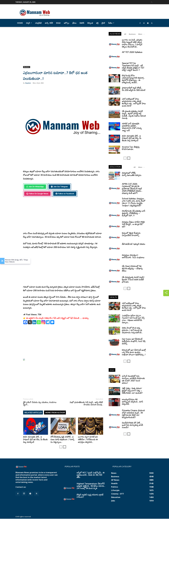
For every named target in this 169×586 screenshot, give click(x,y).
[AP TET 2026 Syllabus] (114, 55)
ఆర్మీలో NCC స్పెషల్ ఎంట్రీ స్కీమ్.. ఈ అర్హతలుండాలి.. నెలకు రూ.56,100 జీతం (91, 474)
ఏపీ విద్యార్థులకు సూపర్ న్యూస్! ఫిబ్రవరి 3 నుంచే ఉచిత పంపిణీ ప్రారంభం (133, 279)
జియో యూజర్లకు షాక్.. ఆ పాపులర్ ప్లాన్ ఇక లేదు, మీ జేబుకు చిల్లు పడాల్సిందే (35, 439)
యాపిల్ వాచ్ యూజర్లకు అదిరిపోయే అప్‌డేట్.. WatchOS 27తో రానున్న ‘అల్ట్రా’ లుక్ (132, 126)
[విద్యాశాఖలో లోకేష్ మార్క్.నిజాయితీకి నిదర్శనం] (114, 176)
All (125, 34)
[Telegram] (148, 23)
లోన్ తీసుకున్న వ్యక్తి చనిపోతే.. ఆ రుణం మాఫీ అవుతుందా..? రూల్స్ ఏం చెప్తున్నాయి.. (62, 439)
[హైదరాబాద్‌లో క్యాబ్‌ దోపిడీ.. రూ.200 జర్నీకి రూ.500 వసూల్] (114, 91)
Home (20, 23)
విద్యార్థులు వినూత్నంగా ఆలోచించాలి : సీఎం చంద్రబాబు (133, 256)
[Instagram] (144, 23)
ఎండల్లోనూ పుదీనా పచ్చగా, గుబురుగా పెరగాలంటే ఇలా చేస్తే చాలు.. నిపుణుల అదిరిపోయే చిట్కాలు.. (133, 318)
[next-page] (64, 446)
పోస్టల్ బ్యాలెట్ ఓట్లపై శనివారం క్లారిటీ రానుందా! (90, 496)
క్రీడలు (74, 23)
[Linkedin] (34, 322)
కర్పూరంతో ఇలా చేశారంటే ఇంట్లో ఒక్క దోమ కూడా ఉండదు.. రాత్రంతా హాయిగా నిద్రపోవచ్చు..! (134, 352)
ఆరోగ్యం (66, 23)
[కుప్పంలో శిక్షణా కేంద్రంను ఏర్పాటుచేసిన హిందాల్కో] (114, 236)
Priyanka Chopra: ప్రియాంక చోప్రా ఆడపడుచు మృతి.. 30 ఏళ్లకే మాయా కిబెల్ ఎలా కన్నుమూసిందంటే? (133, 413)
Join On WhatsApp (36, 186)
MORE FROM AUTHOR (55, 412)
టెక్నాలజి (90, 23)
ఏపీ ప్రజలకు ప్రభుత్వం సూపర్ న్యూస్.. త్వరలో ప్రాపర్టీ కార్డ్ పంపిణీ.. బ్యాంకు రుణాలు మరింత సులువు (134, 114)
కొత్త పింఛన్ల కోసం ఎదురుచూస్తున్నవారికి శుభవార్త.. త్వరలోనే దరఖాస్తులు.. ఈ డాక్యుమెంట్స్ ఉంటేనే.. (133, 78)
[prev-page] (60, 446)
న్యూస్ (28, 23)
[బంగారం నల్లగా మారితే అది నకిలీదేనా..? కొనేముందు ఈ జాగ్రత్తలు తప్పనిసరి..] (90, 426)
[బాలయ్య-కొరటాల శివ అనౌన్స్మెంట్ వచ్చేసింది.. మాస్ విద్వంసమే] (114, 402)
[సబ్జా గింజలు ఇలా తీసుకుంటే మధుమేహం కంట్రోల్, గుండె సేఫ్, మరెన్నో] (114, 342)
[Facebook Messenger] (52, 322)
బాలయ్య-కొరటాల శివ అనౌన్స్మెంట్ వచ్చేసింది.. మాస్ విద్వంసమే (132, 401)
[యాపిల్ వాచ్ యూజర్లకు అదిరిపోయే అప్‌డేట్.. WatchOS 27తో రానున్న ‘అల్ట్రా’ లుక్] (114, 126)
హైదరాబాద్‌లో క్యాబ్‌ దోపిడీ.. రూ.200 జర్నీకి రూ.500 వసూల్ (133, 89)
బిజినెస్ (82, 23)
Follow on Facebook (66, 193)
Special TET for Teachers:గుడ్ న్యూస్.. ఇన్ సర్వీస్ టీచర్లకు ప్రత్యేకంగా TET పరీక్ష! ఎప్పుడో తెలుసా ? (133, 66)
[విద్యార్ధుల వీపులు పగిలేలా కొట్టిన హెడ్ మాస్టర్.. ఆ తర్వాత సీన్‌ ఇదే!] (114, 225)
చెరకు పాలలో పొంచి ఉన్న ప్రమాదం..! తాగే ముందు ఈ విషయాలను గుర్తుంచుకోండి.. (132, 330)
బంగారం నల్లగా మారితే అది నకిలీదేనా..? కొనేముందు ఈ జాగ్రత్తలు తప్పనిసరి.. (88, 439)
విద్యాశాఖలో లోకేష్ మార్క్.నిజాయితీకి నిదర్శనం (131, 174)
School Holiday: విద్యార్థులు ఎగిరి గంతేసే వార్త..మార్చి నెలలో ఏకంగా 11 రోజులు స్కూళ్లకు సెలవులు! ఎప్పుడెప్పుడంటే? (133, 201)
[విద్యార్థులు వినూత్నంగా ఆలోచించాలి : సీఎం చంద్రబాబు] (114, 258)
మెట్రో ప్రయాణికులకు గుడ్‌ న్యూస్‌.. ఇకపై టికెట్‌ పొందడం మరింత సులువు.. (86, 403)
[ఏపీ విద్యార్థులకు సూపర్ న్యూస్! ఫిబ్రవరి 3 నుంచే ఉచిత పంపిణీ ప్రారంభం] (114, 280)
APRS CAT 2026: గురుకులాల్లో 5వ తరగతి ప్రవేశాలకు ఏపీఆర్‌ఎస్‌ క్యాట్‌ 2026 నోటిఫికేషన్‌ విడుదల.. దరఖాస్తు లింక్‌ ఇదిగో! (132, 188)
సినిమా (58, 23)
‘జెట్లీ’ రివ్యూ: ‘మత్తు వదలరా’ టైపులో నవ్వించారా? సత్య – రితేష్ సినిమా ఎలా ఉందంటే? (132, 390)
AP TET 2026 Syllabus (132, 52)
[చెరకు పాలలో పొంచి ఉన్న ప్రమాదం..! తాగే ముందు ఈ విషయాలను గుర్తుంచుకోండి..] (114, 331)
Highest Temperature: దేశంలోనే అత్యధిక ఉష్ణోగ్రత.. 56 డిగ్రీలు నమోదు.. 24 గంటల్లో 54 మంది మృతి (91, 485)
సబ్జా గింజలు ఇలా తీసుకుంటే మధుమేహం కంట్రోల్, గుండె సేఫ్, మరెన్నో (134, 341)
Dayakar (28, 83)
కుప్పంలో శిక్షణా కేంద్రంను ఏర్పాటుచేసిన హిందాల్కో (131, 234)
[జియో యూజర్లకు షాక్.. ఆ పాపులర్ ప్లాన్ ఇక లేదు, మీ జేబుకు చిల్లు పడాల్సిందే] (35, 426)
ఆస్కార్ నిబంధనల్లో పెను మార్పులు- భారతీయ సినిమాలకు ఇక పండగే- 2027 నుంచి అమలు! (133, 379)
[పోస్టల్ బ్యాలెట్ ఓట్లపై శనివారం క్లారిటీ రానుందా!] (69, 497)
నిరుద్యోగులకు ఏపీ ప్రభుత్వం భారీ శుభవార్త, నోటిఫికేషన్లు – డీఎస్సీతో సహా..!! (133, 213)
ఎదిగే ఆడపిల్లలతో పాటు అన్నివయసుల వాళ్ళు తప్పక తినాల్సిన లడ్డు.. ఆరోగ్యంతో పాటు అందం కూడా (134, 102)
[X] (30, 322)
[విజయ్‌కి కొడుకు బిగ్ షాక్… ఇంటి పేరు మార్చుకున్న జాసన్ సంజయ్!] (114, 425)
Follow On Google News (38, 193)
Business (26, 67)
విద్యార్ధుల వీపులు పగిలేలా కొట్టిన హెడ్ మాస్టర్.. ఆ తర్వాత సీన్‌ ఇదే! (133, 224)
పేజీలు (110, 23)
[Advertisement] (63, 49)
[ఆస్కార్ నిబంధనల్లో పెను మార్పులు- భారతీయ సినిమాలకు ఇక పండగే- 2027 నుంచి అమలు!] (114, 379)
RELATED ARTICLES (33, 412)
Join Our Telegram (60, 186)
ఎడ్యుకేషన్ (38, 23)
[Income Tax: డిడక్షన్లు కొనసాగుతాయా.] (114, 150)
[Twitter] (151, 23)
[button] (151, 2)
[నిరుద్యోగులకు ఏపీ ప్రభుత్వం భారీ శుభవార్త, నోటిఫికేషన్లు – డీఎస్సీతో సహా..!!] (114, 214)
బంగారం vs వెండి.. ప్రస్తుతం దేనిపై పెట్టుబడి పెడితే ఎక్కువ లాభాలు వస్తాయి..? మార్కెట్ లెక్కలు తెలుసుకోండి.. (132, 43)
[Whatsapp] (39, 322)
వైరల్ (103, 23)
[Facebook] (140, 23)
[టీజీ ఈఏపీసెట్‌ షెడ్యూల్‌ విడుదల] (114, 247)
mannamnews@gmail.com (38, 487)
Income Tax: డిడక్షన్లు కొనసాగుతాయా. (131, 148)
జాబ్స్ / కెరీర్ (49, 23)
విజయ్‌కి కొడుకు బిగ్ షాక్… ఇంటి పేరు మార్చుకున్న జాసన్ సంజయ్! (132, 425)
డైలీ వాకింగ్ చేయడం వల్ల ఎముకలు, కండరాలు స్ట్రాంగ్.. (40, 403)
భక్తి (97, 23)
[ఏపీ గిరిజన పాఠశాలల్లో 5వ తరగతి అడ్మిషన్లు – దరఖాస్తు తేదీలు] (114, 269)
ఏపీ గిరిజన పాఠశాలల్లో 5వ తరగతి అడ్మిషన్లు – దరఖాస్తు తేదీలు (132, 268)
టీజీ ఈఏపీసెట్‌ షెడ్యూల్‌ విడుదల (133, 244)
